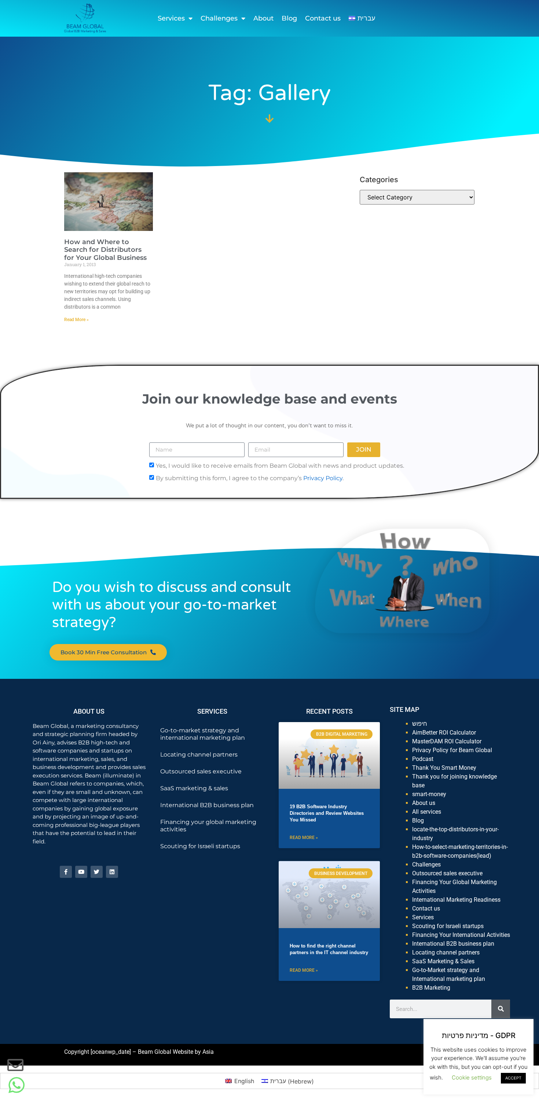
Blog (289, 18)
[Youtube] (81, 872)
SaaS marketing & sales (194, 788)
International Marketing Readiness (456, 899)
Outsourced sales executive (201, 771)
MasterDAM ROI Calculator (446, 741)
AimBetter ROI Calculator (444, 732)
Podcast (422, 758)
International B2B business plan (207, 805)
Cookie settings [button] (472, 1077)
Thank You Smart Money (444, 767)
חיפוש (419, 723)
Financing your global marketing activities (208, 825)
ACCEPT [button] (513, 1078)
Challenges (219, 18)
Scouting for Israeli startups (200, 846)
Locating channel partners (199, 754)
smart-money (429, 794)
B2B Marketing (431, 987)
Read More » (76, 319)
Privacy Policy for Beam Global (452, 750)
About (263, 18)
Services (171, 18)
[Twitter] (97, 872)
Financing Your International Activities (461, 934)
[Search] (500, 1009)
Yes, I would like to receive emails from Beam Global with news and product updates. (280, 465)
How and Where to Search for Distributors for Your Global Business (105, 250)
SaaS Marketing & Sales (443, 961)
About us (423, 802)
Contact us (323, 18)
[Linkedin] (112, 872)
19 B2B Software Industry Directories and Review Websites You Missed (327, 813)
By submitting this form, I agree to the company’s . (250, 477)
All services (426, 811)
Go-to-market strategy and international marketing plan (202, 734)
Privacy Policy (322, 477)
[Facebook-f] (66, 872)
